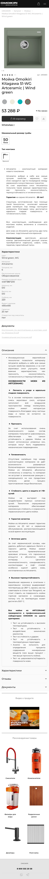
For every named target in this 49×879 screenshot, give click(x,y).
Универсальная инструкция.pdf (17, 337)
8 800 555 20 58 (24, 869)
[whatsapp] (21, 875)
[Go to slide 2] (3, 70)
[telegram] (27, 875)
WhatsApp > (8, 125)
